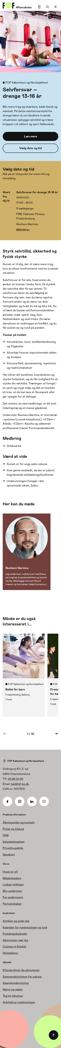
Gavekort (9, 854)
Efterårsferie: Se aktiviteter (21, 970)
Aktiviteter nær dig (15, 940)
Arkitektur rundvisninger (19, 1002)
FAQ (6, 835)
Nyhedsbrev (10, 953)
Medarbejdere (12, 878)
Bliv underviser (12, 891)
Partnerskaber (12, 904)
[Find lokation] (39, 7)
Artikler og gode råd (16, 921)
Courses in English (14, 946)
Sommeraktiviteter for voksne (22, 976)
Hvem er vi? (10, 872)
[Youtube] (44, 801)
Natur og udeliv (13, 989)
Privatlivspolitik (13, 848)
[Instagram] (19, 801)
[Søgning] (47, 7)
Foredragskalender (15, 934)
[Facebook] (7, 801)
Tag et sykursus (13, 996)
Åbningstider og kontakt (19, 822)
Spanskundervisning (16, 983)
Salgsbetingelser (14, 842)
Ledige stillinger (13, 884)
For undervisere (13, 897)
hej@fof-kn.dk (20, 784)
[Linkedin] (32, 801)
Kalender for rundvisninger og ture (25, 927)
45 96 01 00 (15, 779)
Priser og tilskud (13, 829)
